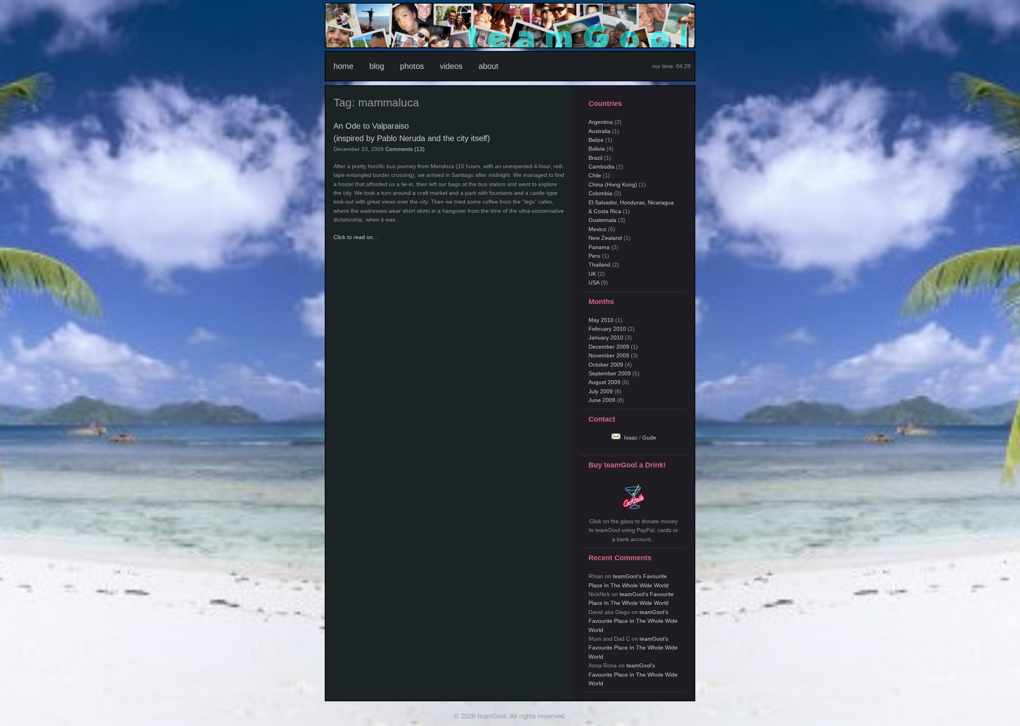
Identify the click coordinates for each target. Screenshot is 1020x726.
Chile (594, 175)
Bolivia (596, 148)
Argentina (600, 122)
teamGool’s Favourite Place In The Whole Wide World (633, 621)
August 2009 (604, 382)
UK (592, 274)
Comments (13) (405, 149)
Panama (599, 247)
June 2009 (601, 400)
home (343, 66)
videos (451, 66)
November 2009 (608, 355)
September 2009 (609, 373)
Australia (599, 131)
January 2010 (605, 337)
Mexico (597, 229)
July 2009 (600, 391)
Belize (596, 140)
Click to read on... (355, 237)
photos (412, 66)
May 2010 (601, 320)
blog (376, 66)
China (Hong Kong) (612, 184)
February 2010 (607, 329)
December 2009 (608, 346)
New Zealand (605, 238)
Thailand (599, 264)
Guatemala (602, 220)
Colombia (600, 193)
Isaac (630, 437)
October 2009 (605, 364)
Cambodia (601, 166)
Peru (594, 256)
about (488, 66)
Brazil (595, 158)
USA (593, 282)
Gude (649, 437)
